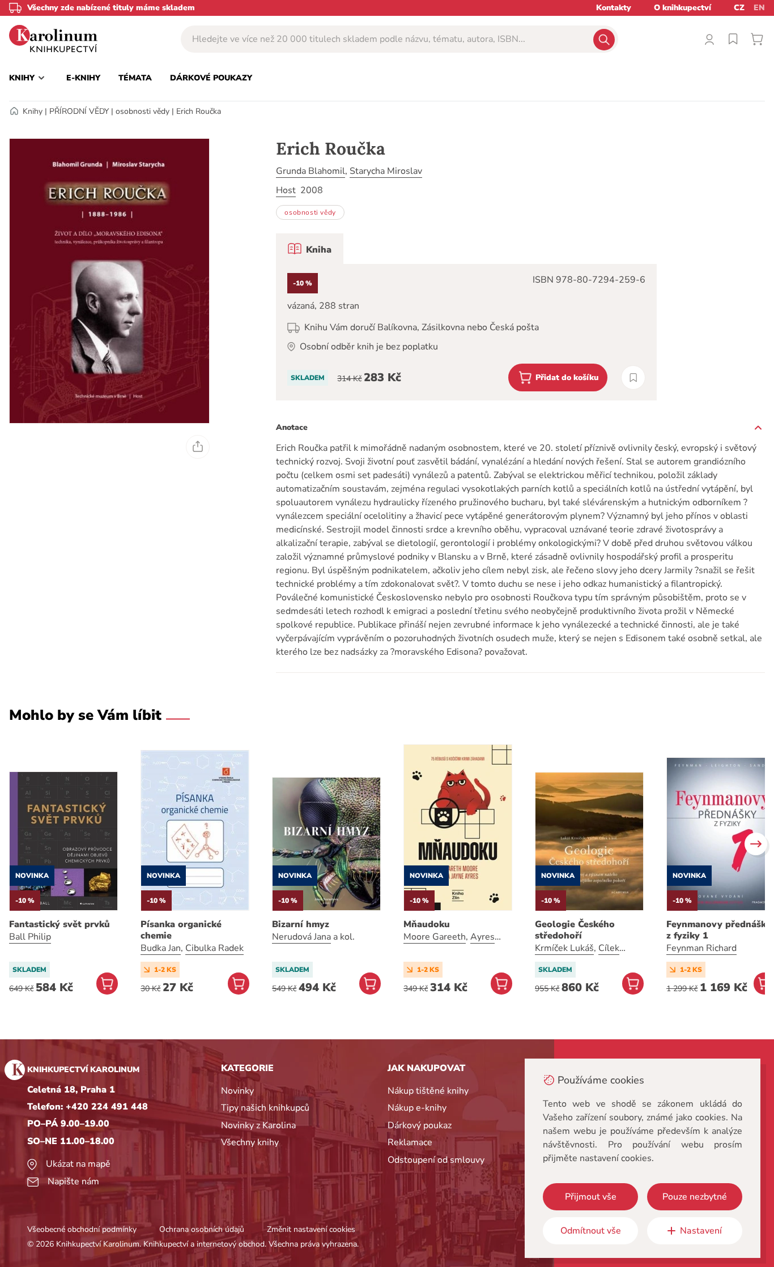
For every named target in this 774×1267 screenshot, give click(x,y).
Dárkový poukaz (420, 1125)
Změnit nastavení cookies (311, 1229)
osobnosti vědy (142, 111)
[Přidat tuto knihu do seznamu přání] (633, 377)
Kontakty (613, 7)
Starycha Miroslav (386, 171)
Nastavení (701, 1231)
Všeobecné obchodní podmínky (82, 1229)
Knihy (32, 111)
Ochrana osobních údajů (201, 1229)
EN (759, 7)
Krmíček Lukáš (564, 948)
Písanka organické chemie (181, 930)
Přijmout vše (590, 1197)
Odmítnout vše (590, 1231)
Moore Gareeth (434, 937)
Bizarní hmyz (300, 924)
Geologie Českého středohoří (575, 930)
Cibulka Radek (214, 948)
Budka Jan (161, 948)
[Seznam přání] (733, 39)
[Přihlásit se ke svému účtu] (709, 39)
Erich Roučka (198, 111)
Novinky (237, 1091)
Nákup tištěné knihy (428, 1091)
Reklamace (410, 1142)
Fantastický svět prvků (59, 924)
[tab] (309, 248)
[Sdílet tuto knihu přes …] (198, 447)
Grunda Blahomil (310, 171)
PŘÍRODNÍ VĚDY (79, 111)
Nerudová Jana (301, 937)
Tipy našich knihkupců (265, 1108)
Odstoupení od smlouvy (436, 1160)
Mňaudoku (426, 924)
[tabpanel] (466, 332)
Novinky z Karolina (258, 1125)
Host (286, 190)
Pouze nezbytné (694, 1197)
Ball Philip (30, 937)
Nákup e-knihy (417, 1108)
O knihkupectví (682, 7)
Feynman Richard (701, 948)
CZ (739, 7)
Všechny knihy (250, 1142)
